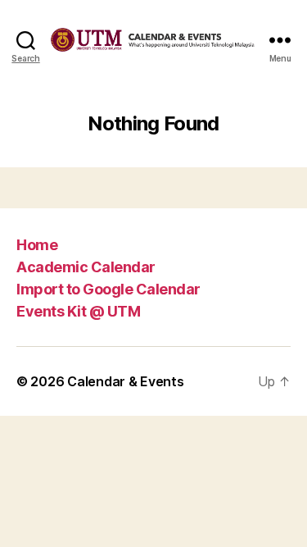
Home (36, 244)
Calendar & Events (125, 381)
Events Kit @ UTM (78, 311)
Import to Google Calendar (108, 289)
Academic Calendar (86, 267)
